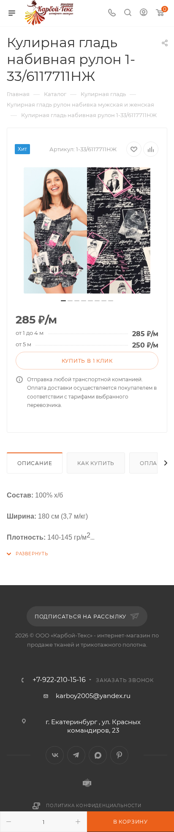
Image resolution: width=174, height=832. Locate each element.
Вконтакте (55, 755)
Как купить (95, 463)
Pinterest (119, 755)
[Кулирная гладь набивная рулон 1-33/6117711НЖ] (87, 230)
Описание (34, 463)
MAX (98, 755)
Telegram (76, 755)
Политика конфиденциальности (93, 805)
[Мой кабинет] (143, 13)
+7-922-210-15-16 (59, 680)
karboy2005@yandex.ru (93, 696)
